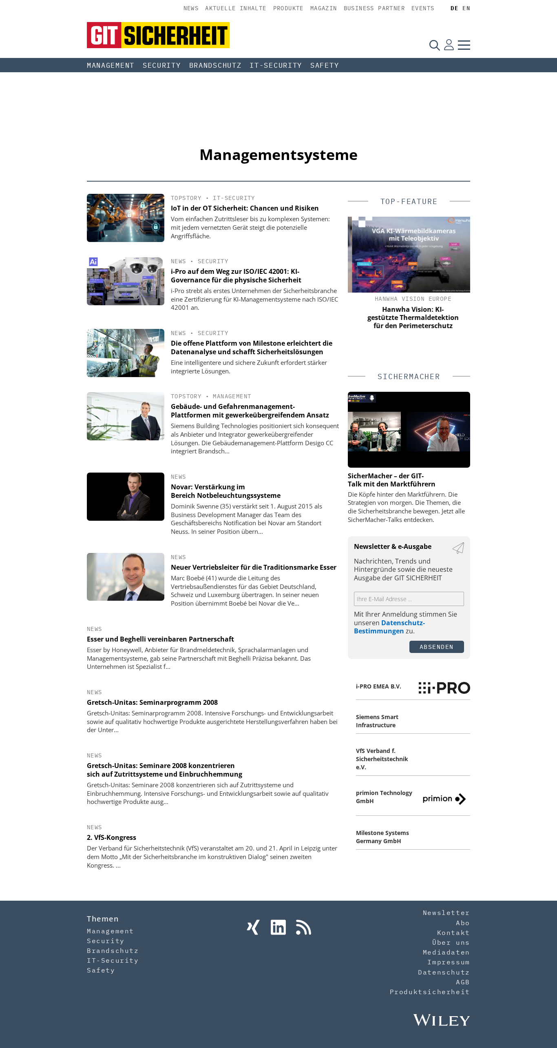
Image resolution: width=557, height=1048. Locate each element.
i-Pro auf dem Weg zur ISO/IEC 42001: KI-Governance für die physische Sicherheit (236, 275)
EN (466, 8)
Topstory (186, 198)
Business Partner (374, 8)
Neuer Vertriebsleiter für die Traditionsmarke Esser (253, 567)
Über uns (451, 942)
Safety (324, 65)
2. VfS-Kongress (111, 837)
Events (422, 8)
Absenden (437, 647)
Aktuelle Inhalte (235, 8)
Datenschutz (444, 972)
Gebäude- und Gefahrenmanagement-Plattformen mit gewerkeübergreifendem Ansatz (250, 411)
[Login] (449, 44)
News (191, 8)
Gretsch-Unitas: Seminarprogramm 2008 (152, 702)
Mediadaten (446, 952)
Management (111, 65)
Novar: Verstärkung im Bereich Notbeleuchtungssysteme (226, 491)
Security (162, 65)
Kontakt (453, 932)
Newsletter (446, 912)
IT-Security (276, 65)
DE (454, 8)
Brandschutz (215, 65)
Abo (463, 923)
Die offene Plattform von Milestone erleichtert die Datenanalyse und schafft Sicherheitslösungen (251, 347)
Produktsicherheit (430, 992)
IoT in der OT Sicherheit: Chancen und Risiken (245, 208)
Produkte (288, 8)
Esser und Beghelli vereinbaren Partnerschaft (160, 639)
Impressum (448, 962)
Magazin (323, 8)
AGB (463, 982)
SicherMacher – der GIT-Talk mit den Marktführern (391, 479)
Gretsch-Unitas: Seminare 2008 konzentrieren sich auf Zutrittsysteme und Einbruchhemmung (164, 770)
